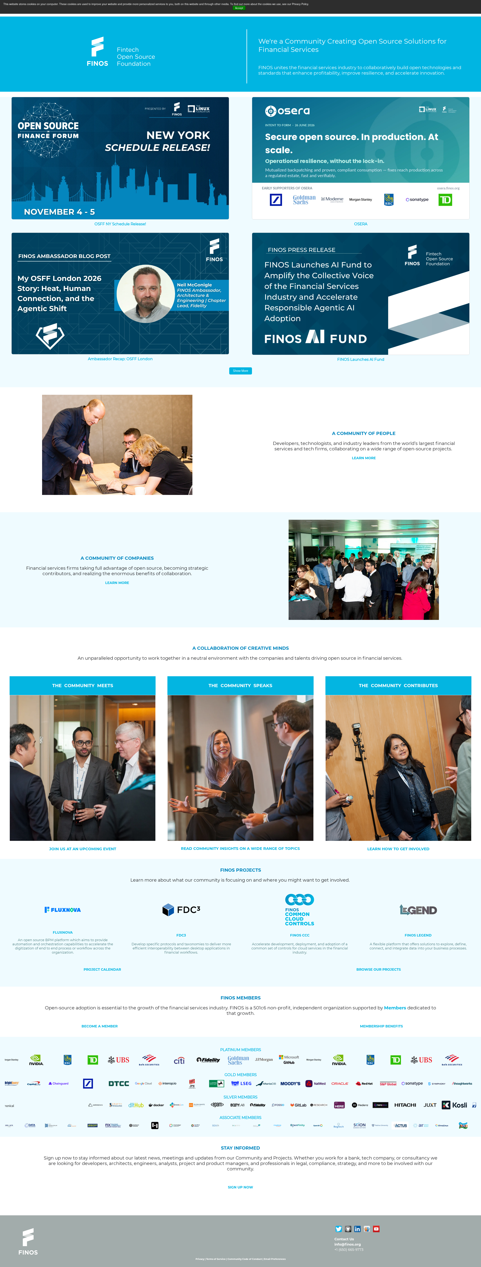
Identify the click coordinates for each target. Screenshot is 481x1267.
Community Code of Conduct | (246, 1259)
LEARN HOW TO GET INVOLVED (398, 849)
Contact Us (344, 1239)
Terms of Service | (217, 1259)
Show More (240, 370)
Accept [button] (239, 8)
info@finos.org (347, 1244)
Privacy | (201, 1259)
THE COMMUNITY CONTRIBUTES (398, 685)
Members (395, 1008)
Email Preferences (275, 1259)
